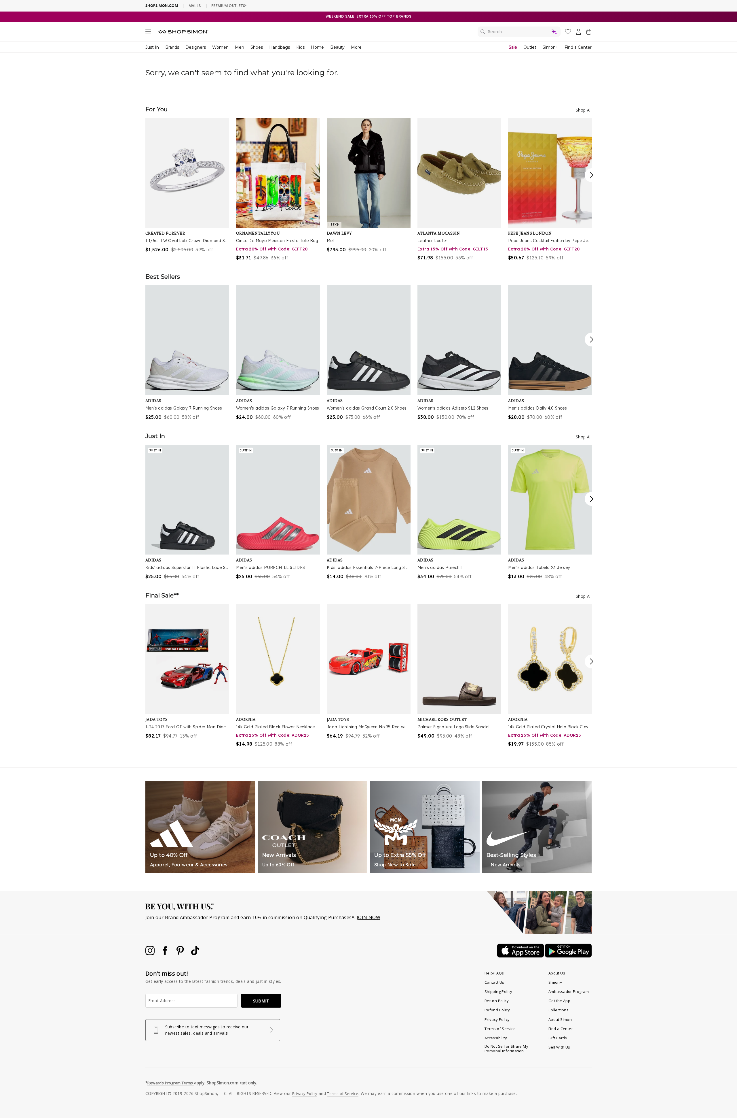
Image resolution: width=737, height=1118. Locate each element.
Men (239, 47)
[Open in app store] (521, 956)
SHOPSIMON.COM (161, 5)
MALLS (195, 5)
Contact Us (494, 982)
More (356, 47)
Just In (152, 47)
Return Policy (497, 1000)
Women (220, 47)
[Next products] (592, 175)
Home (317, 47)
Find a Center (578, 47)
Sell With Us (559, 1047)
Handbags (279, 47)
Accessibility (496, 1037)
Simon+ (550, 47)
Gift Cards (557, 1037)
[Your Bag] (589, 33)
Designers (195, 47)
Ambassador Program (568, 991)
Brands (172, 47)
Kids (300, 47)
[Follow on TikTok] (195, 953)
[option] (187, 185)
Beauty (337, 47)
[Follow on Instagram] (150, 953)
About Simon (560, 1019)
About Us (556, 973)
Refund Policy (497, 1010)
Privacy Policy (497, 1019)
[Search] (519, 32)
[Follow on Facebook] (165, 953)
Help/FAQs (494, 973)
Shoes (256, 47)
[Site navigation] (148, 33)
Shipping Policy (498, 991)
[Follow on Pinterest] (181, 953)
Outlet (529, 47)
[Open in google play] (568, 956)
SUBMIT (261, 1001)
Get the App (559, 1000)
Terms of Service (500, 1028)
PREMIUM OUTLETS (228, 5)
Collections (558, 1010)
